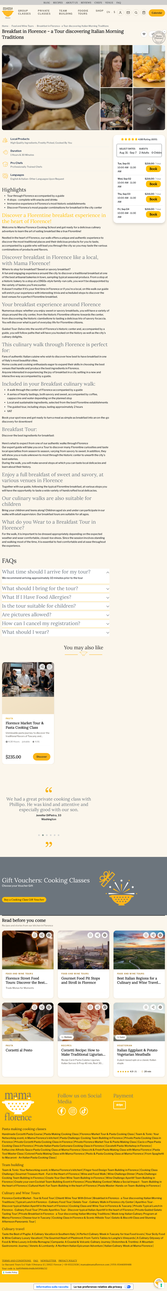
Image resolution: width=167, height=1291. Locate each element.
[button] (39, 835)
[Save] (35, 935)
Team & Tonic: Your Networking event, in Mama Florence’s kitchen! (42, 1170)
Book (153, 169)
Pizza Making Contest (98, 1181)
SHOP (100, 10)
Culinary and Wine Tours (21, 1193)
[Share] (42, 667)
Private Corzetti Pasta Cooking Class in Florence (43, 1141)
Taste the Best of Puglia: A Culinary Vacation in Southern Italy (38, 1234)
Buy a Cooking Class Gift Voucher (24, 899)
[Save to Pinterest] (49, 935)
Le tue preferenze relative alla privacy (98, 1286)
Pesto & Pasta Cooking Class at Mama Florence (114, 1153)
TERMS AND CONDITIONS (16, 1260)
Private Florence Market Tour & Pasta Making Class (105, 1141)
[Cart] (144, 12)
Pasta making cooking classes (24, 1129)
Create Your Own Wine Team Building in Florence (75, 1177)
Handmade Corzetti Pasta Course (22, 1134)
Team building (12, 1165)
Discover (42, 756)
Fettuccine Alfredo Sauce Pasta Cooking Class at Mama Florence (41, 1149)
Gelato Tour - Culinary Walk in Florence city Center (103, 1202)
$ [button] (114, 12)
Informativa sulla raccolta (52, 1286)
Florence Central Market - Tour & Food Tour (28, 1198)
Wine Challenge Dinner (121, 1173)
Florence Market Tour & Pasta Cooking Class (107, 1134)
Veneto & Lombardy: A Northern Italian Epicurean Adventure (66, 1245)
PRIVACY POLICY (68, 1260)
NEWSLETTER (48, 1260)
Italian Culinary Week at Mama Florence (128, 1245)
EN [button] (108, 12)
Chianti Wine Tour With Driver (73, 1198)
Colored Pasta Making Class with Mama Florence (54, 1153)
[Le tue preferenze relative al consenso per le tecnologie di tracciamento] (161, 1285)
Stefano (68, 1037)
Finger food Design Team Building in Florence (111, 1170)
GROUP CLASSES (24, 12)
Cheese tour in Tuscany (37, 1217)
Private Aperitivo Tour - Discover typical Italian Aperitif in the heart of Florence (86, 1209)
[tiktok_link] (84, 1111)
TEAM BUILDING (65, 12)
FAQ (35, 1260)
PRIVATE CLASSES (44, 12)
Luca (122, 1037)
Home (5, 26)
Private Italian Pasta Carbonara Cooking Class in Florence (69, 1145)
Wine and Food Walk (93, 1173)
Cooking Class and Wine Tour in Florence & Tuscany (100, 1206)
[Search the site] (136, 12)
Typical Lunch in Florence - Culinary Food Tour (44, 1202)
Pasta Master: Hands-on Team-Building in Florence (128, 1185)
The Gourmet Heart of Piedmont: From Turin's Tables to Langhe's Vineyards (89, 1238)
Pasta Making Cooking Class (61, 1134)
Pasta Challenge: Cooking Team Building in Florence (91, 1138)
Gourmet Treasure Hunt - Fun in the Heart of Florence (47, 1173)
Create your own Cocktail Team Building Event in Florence (49, 1181)
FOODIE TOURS (83, 12)
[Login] (120, 12)
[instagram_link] (73, 1111)
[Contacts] (128, 12)
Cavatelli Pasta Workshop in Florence (128, 1145)
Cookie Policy (11, 1272)
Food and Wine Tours (23, 26)
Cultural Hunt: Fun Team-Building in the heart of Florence (63, 1185)
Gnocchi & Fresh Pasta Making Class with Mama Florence (116, 1149)
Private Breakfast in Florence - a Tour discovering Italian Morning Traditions (64, 1213)
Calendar (157, 12)
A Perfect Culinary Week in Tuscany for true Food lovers (110, 1234)
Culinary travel (13, 1229)
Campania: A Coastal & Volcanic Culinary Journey (81, 1241)
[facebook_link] (62, 1111)
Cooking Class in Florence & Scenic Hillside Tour (81, 1217)
